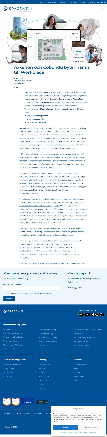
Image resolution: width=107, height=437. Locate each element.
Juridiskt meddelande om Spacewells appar (82, 432)
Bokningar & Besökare (12, 337)
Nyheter (41, 369)
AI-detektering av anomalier (85, 338)
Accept (65, 428)
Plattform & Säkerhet (12, 365)
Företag (42, 360)
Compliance (43, 346)
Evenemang (79, 377)
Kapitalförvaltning (45, 334)
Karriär (41, 384)
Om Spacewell (44, 365)
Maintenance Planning (47, 338)
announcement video (76, 263)
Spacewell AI (8, 373)
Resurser (78, 360)
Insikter (77, 373)
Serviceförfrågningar (11, 341)
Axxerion (38, 92)
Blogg (76, 369)
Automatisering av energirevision (87, 330)
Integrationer (8, 369)
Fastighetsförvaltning (47, 330)
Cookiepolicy (64, 432)
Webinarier (78, 380)
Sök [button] (84, 2)
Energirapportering (82, 346)
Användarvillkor (12, 414)
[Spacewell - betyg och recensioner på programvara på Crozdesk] (27, 404)
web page (58, 263)
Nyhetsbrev (75, 2)
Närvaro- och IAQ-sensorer (14, 345)
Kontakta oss (101, 2)
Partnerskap (43, 377)
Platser (41, 388)
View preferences (91, 428)
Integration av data (81, 342)
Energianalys (79, 334)
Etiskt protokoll (33, 414)
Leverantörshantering (47, 342)
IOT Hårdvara (8, 377)
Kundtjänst (91, 2)
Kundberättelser (80, 365)
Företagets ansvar (46, 373)
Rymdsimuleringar (11, 349)
